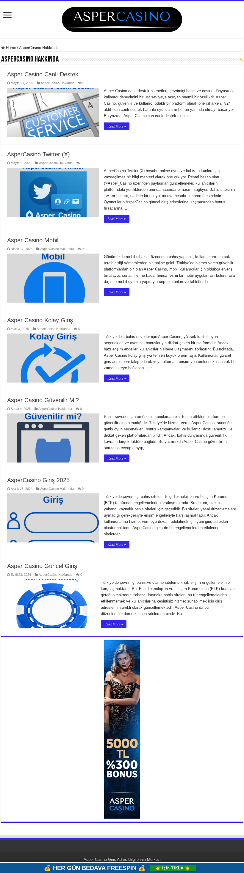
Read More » (116, 126)
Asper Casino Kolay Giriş (40, 320)
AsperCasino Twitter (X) (38, 154)
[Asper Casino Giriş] (122, 18)
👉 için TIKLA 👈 (173, 868)
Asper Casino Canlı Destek (42, 74)
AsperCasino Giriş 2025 (38, 480)
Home (10, 47)
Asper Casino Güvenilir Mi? (43, 400)
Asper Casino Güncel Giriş (42, 566)
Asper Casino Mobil (32, 240)
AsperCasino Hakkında (57, 83)
